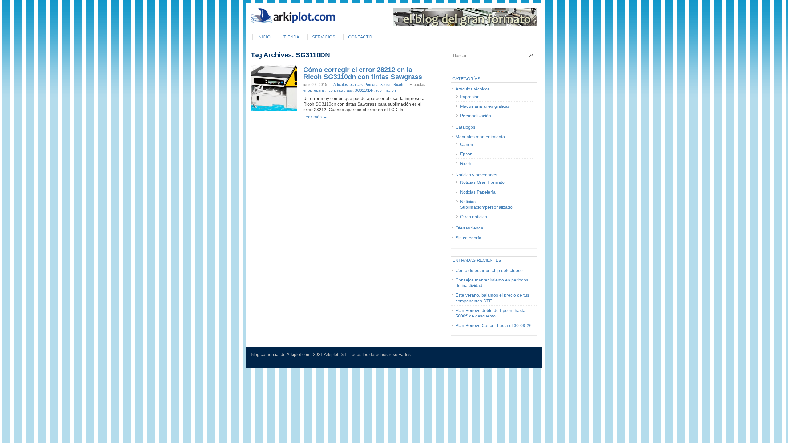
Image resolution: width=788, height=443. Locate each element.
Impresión (470, 96)
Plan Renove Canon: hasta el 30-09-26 (494, 325)
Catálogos (465, 127)
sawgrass (345, 90)
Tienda (291, 36)
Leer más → (315, 116)
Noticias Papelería (478, 192)
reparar (319, 90)
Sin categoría (468, 237)
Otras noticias (473, 216)
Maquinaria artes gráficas (485, 106)
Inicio (264, 36)
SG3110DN (364, 90)
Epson (466, 153)
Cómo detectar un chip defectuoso (489, 270)
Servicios (323, 36)
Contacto (360, 36)
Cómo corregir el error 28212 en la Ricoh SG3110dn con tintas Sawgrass (362, 73)
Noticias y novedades (476, 174)
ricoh (331, 90)
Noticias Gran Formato (482, 182)
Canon (466, 144)
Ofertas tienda (469, 227)
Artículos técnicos (348, 84)
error (307, 90)
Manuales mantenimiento (480, 136)
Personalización (378, 84)
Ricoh (398, 84)
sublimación (386, 90)
